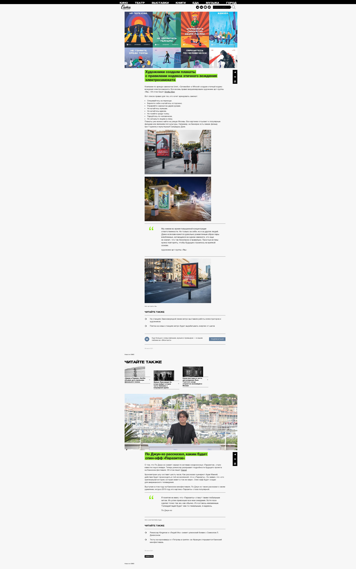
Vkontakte (201, 7)
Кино (124, 3)
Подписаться (217, 339)
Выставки (160, 3)
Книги (181, 3)
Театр (140, 3)
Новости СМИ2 (129, 354)
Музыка (212, 3)
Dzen (205, 7)
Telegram (197, 7)
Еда (195, 3)
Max (209, 7)
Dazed (184, 470)
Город (231, 3)
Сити (126, 7)
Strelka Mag (169, 92)
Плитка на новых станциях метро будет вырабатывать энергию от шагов (182, 326)
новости (149, 556)
